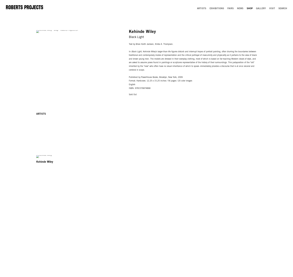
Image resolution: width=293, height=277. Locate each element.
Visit (272, 8)
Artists (201, 8)
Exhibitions (217, 8)
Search (282, 8)
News (240, 8)
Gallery (261, 8)
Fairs (230, 8)
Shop (250, 8)
